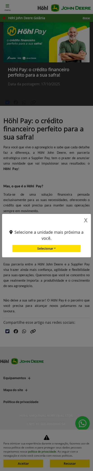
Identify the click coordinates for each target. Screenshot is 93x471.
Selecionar (45, 248)
